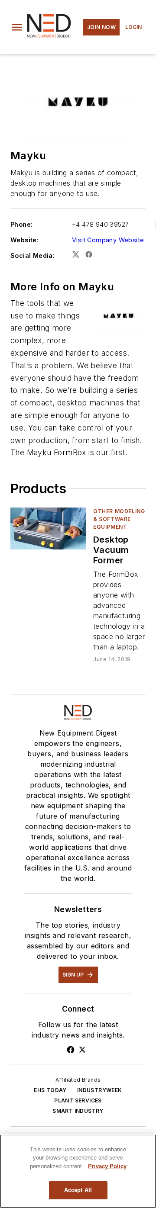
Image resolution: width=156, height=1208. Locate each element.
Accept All (78, 1190)
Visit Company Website (108, 240)
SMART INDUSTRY (78, 1111)
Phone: (21, 224)
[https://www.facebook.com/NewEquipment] (70, 1049)
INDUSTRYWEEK (99, 1090)
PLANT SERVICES (78, 1100)
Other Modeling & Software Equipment (119, 519)
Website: (24, 240)
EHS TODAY (50, 1090)
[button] (16, 27)
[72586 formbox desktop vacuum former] (48, 528)
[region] (78, 1171)
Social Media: (32, 255)
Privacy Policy (107, 1166)
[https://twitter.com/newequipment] (82, 1049)
